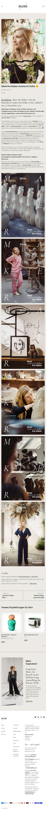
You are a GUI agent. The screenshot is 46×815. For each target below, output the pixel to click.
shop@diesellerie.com (31, 768)
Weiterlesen (29, 701)
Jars (25, 637)
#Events (3, 93)
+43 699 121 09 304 (29, 793)
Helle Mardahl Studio (7, 638)
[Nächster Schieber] (43, 646)
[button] (43, 6)
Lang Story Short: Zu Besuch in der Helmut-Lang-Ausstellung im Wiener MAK (33, 676)
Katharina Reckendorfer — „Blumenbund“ (28, 576)
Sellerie (6, 808)
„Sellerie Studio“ (33, 583)
